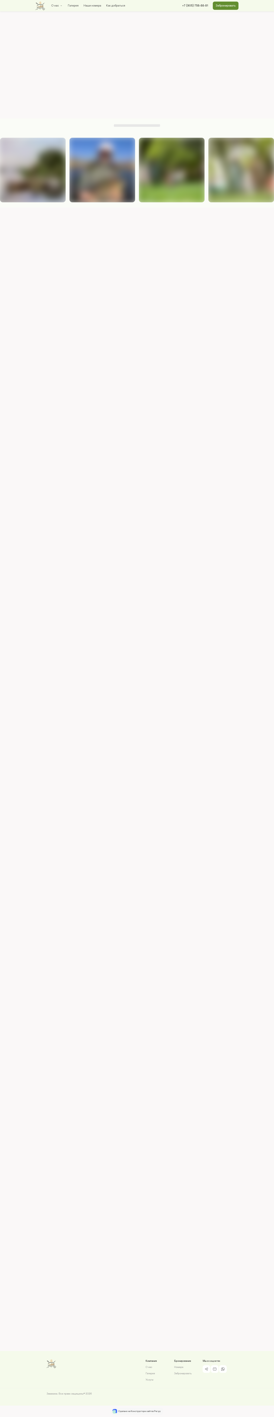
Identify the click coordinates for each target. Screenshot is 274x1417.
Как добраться (115, 5)
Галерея (73, 5)
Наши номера (92, 5)
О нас (55, 5)
